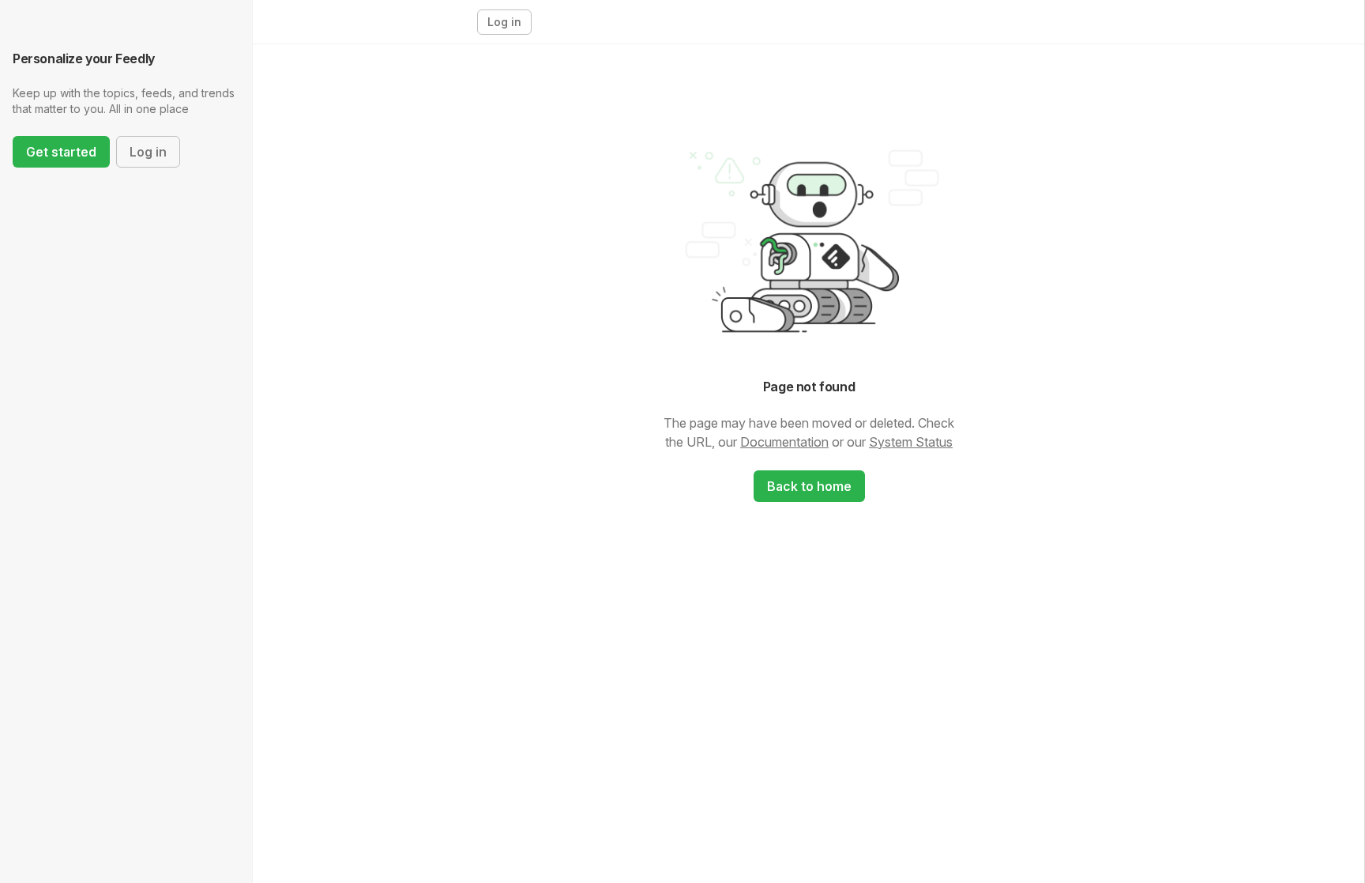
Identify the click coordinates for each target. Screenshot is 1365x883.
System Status (911, 442)
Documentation (784, 442)
